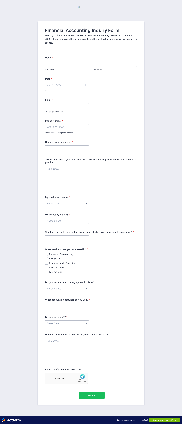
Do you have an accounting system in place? (70, 282)
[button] (86, 85)
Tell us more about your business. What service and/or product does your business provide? (90, 161)
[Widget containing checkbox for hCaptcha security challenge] (66, 378)
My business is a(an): (57, 197)
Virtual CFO (55, 258)
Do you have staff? (56, 317)
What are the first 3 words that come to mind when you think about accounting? (89, 232)
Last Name (97, 69)
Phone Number (54, 120)
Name (49, 57)
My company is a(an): (57, 214)
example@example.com (54, 111)
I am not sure (55, 272)
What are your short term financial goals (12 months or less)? (79, 334)
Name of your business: (59, 142)
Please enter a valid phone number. (59, 133)
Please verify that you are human (63, 369)
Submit (92, 395)
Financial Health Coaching (62, 263)
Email (49, 99)
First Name (49, 69)
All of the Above (57, 267)
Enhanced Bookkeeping (61, 254)
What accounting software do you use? (67, 299)
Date (47, 90)
